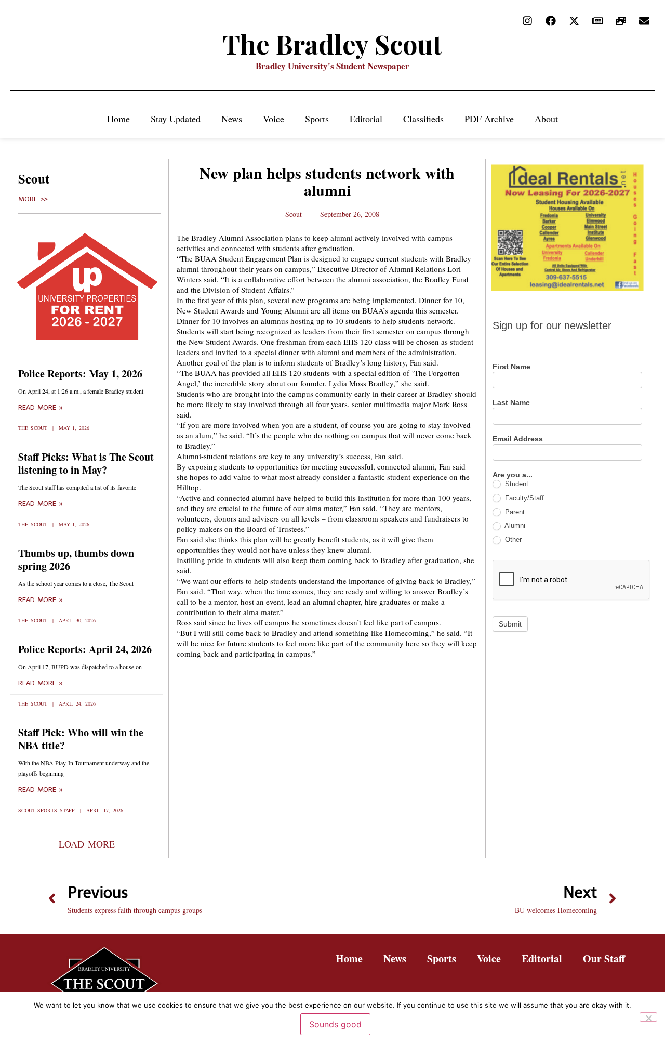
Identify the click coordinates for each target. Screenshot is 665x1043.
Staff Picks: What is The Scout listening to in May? (86, 463)
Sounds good (335, 1024)
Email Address (518, 439)
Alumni (514, 525)
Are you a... (513, 475)
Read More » (40, 407)
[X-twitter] (574, 20)
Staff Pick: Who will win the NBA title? (80, 739)
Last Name (511, 403)
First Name (511, 367)
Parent (514, 512)
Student (515, 484)
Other (512, 539)
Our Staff (604, 958)
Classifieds (423, 118)
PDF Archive (489, 118)
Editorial (366, 118)
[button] (86, 844)
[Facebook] (550, 20)
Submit (510, 624)
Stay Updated (176, 118)
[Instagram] (527, 20)
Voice (273, 118)
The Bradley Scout (332, 44)
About (546, 118)
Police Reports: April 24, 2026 (85, 649)
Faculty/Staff (523, 498)
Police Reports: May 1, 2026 (80, 373)
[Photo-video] (620, 20)
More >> (33, 199)
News (231, 118)
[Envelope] (644, 20)
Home (118, 118)
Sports (317, 118)
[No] (648, 1017)
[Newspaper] (597, 20)
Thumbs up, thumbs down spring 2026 (76, 559)
